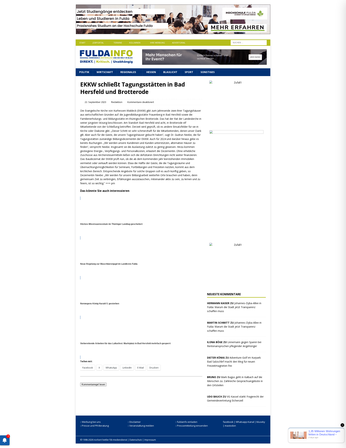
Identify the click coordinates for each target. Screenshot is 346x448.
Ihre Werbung (157, 42)
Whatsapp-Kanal (245, 421)
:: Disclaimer (134, 421)
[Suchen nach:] (249, 42)
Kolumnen (134, 42)
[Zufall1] (236, 123)
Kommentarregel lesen (93, 384)
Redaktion (116, 102)
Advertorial (178, 42)
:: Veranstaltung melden (141, 425)
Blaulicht (170, 72)
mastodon (230, 425)
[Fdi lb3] (204, 62)
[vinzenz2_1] (236, 236)
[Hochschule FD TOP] (173, 32)
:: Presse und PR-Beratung (94, 425)
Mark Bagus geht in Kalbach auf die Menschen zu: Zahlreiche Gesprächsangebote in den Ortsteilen (235, 381)
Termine (118, 42)
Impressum (150, 439)
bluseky (260, 421)
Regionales (128, 72)
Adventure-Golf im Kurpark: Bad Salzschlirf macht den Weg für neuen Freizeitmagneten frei (234, 361)
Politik (84, 72)
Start (82, 42)
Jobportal (98, 42)
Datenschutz (135, 439)
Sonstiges (208, 72)
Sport (189, 72)
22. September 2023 (95, 102)
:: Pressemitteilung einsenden (191, 425)
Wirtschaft (105, 72)
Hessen (151, 72)
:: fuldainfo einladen (186, 421)
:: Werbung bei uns (90, 421)
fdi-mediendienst (118, 439)
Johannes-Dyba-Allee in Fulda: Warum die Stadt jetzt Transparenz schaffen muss (234, 307)
